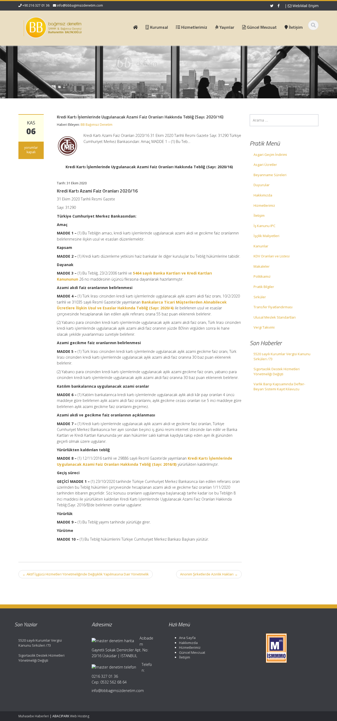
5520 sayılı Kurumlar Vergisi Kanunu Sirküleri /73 (282, 356)
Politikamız (262, 276)
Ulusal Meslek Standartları (275, 317)
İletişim (259, 215)
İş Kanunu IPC (264, 225)
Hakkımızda (263, 195)
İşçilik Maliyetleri (266, 235)
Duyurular (262, 184)
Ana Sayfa (187, 637)
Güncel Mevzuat (192, 652)
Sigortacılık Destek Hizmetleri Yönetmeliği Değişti (277, 371)
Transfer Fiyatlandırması (273, 307)
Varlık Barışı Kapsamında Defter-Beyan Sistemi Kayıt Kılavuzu (279, 386)
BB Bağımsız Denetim (96, 124)
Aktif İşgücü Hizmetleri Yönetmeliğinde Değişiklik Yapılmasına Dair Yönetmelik (85, 574)
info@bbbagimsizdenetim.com (80, 5)
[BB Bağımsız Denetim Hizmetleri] (52, 26)
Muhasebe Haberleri (33, 716)
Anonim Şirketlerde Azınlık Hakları (209, 574)
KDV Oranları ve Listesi (272, 256)
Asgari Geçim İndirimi (270, 154)
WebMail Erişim (305, 5)
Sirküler (260, 297)
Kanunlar (261, 246)
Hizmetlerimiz (264, 205)
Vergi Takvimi (264, 327)
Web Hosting (79, 716)
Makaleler (262, 266)
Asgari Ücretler (265, 164)
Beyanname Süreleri (270, 174)
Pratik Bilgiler (264, 286)
